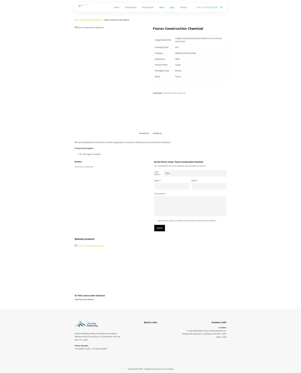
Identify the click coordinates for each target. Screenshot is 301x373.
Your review (160, 194)
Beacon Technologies (164, 369)
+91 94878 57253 (210, 7)
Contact (183, 7)
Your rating (157, 173)
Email (194, 181)
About (161, 7)
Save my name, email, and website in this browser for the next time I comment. (187, 221)
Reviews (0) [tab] (157, 133)
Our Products (130, 7)
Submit (160, 228)
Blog (172, 7)
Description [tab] (144, 133)
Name (157, 181)
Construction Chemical (174, 93)
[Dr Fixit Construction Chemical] (92, 267)
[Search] (221, 7)
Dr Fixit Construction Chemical (90, 295)
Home (116, 7)
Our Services (147, 7)
